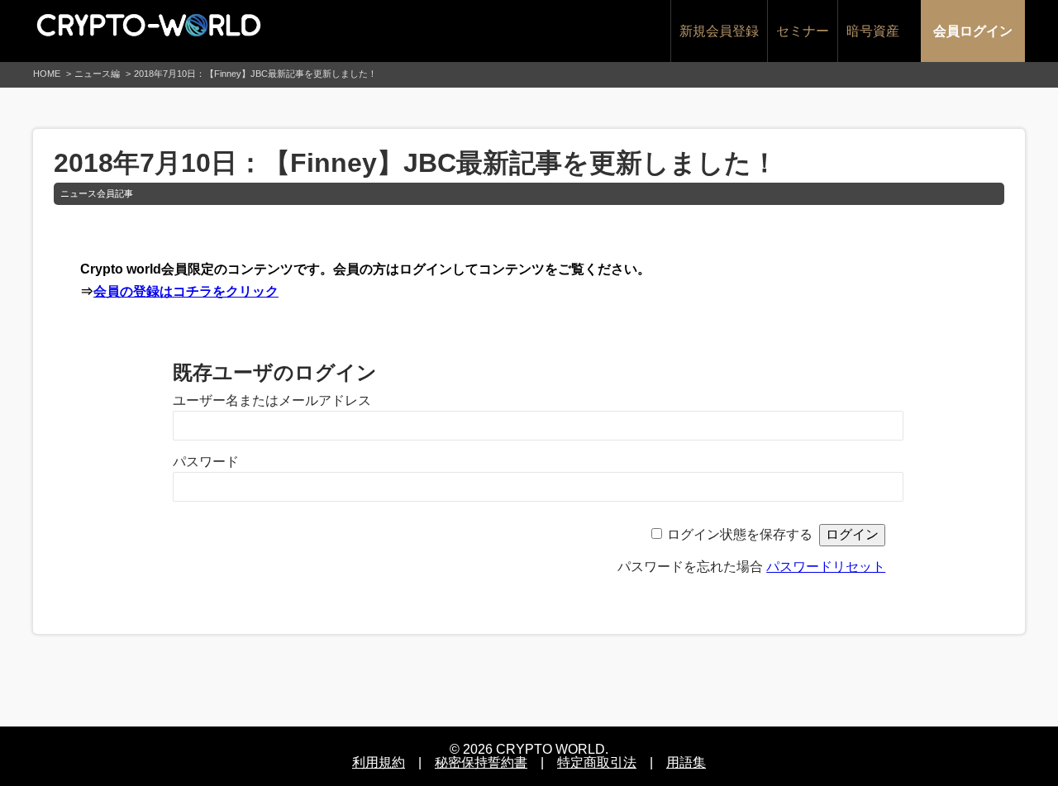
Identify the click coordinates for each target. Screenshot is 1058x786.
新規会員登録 (719, 31)
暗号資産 (872, 31)
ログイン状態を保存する (740, 534)
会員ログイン (973, 31)
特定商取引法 (596, 762)
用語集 (686, 762)
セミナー (802, 31)
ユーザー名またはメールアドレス (272, 400)
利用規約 (378, 762)
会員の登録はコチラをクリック (186, 291)
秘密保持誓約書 (481, 762)
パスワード (206, 462)
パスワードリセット (825, 567)
